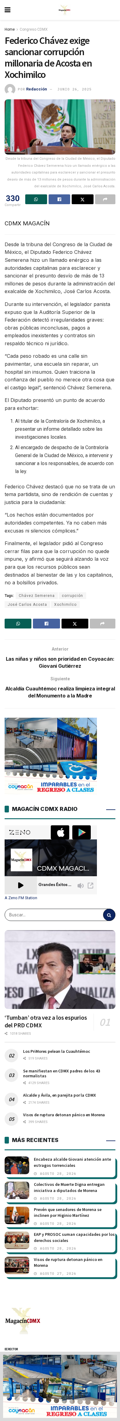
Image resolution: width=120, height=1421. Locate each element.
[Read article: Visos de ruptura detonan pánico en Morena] (17, 1265)
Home (10, 29)
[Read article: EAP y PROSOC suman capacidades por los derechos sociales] (17, 1240)
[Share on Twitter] (83, 199)
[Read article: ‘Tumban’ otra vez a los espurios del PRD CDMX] (60, 969)
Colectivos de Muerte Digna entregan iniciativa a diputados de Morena (69, 1187)
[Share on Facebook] (59, 199)
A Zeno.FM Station (21, 898)
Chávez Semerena (37, 596)
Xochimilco (65, 604)
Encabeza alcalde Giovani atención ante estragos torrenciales (72, 1162)
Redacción (36, 89)
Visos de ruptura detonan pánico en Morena (64, 1114)
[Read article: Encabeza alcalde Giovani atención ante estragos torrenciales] (17, 1165)
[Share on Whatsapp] (36, 199)
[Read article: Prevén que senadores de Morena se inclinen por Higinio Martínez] (17, 1215)
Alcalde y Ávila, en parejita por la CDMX (59, 1095)
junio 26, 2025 (74, 89)
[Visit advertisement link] (60, 1386)
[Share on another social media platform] (105, 199)
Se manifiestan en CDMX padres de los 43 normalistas (61, 1073)
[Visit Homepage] (64, 10)
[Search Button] (109, 915)
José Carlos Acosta (27, 604)
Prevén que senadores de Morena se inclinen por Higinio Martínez (68, 1212)
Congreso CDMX (34, 29)
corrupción (72, 596)
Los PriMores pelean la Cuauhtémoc (56, 1051)
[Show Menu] (7, 10)
